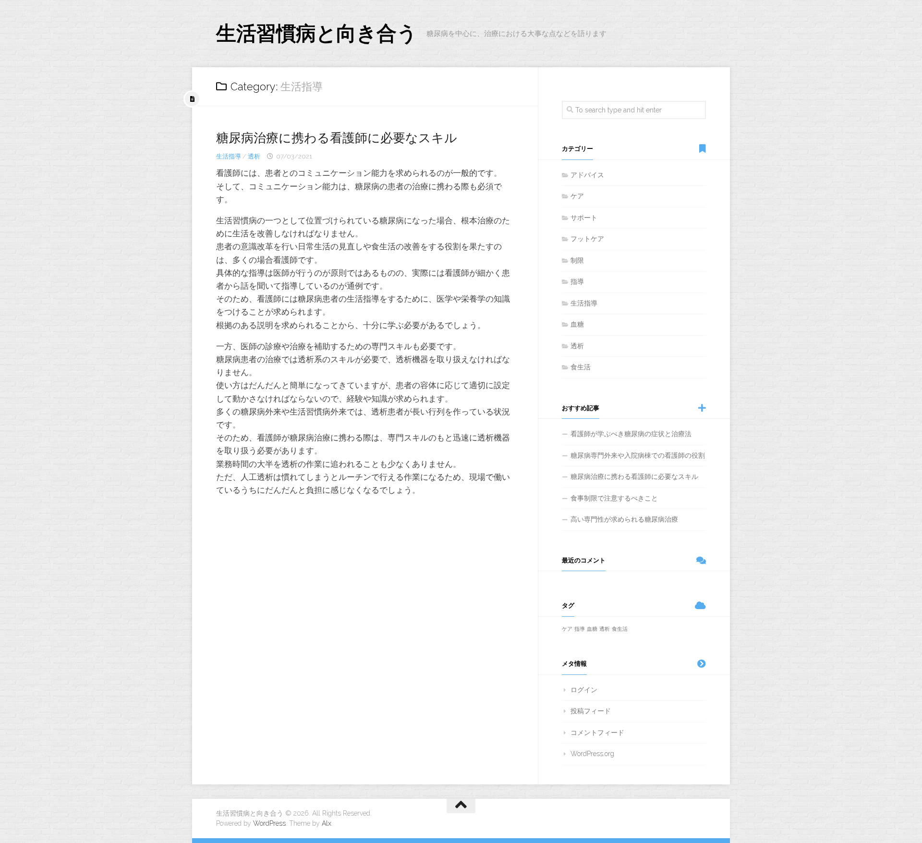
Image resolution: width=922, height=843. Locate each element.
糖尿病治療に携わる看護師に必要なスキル (336, 138)
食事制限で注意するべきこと (614, 498)
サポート (583, 217)
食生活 (580, 367)
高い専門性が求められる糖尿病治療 (624, 519)
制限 (577, 260)
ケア (577, 196)
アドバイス (587, 175)
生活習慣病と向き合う (316, 33)
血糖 (577, 324)
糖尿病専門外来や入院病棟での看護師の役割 (637, 455)
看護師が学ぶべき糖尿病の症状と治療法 (631, 434)
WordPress (269, 823)
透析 (254, 156)
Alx (326, 823)
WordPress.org (592, 753)
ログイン (583, 690)
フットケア (587, 239)
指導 (577, 281)
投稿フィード (590, 711)
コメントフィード (597, 732)
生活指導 (228, 156)
